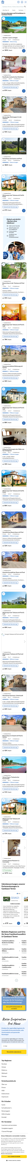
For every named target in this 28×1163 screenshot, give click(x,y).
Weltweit (4, 1073)
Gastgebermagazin (7, 1128)
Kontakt (4, 1117)
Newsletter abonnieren (14, 1052)
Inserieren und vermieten (9, 1125)
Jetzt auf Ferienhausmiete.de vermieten (14, 1007)
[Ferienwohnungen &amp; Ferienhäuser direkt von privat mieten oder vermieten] (2, 2)
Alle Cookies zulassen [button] (14, 1156)
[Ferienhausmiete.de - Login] (22, 2)
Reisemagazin (6, 1111)
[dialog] (14, 1148)
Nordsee (4, 1064)
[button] (26, 2)
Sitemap (4, 1076)
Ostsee (4, 1067)
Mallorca (4, 1070)
